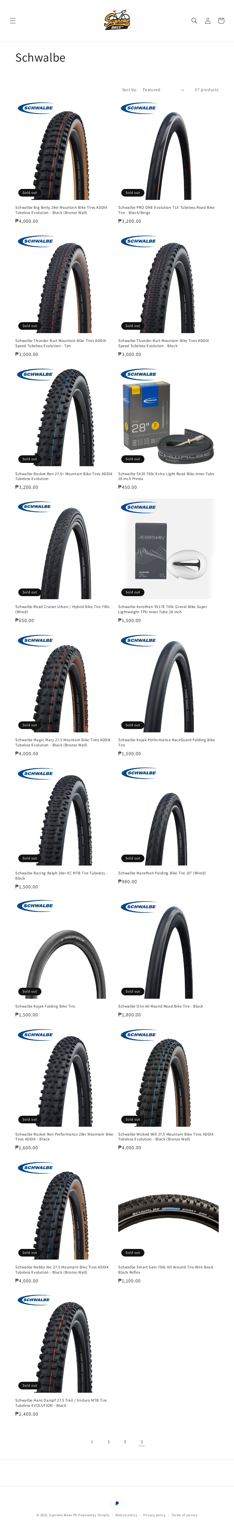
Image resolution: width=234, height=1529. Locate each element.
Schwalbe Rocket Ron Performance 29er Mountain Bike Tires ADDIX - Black (64, 1137)
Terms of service (184, 1515)
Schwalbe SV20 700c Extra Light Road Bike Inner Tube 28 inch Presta (166, 476)
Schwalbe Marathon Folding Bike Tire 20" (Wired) (162, 873)
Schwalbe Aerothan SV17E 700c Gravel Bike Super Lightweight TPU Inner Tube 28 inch (162, 609)
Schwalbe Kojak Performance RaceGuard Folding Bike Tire (166, 743)
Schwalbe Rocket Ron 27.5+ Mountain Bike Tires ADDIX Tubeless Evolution (64, 476)
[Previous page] (92, 1442)
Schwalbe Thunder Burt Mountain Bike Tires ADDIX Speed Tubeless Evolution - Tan (60, 343)
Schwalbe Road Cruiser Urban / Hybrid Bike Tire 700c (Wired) (62, 609)
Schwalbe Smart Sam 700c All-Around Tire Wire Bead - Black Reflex (167, 1270)
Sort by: (129, 89)
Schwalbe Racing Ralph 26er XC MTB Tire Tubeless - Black (61, 876)
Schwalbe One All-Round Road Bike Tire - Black (160, 1006)
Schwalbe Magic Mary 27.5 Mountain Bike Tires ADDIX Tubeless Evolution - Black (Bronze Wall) (63, 743)
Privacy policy (154, 1515)
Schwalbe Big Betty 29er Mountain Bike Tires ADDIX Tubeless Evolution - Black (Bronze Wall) (61, 210)
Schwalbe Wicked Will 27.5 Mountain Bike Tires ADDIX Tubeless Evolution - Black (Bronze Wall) (166, 1137)
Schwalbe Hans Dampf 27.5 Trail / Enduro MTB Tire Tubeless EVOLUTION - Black (61, 1403)
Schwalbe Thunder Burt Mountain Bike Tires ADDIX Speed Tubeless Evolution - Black (163, 343)
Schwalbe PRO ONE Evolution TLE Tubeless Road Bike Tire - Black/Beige (166, 210)
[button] (13, 20)
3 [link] (141, 1441)
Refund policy (126, 1515)
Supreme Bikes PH (63, 1515)
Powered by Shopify (94, 1515)
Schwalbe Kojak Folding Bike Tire (45, 1006)
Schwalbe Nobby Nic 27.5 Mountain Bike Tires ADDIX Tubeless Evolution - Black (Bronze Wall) (62, 1270)
